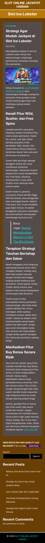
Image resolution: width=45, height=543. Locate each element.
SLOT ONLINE (11, 26)
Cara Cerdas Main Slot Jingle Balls (22, 492)
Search (6, 452)
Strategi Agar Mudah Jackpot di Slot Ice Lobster (20, 36)
